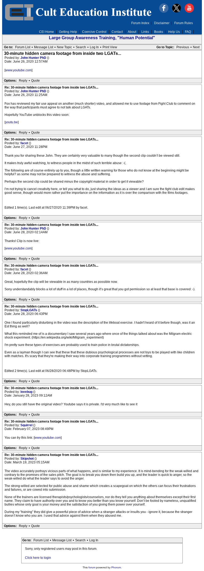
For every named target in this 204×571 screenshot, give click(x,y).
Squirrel (26, 425)
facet (24, 143)
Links (145, 32)
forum (91, 567)
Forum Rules (183, 23)
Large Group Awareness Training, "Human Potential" (102, 38)
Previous (182, 47)
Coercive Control (94, 32)
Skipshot (27, 458)
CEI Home (46, 32)
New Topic (64, 47)
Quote (35, 80)
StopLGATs (29, 310)
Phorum (116, 567)
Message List (43, 47)
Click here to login (38, 558)
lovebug (26, 392)
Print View (110, 47)
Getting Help (68, 32)
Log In (94, 47)
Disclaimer (161, 23)
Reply (23, 80)
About (132, 32)
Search (81, 47)
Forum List (22, 47)
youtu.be (11, 122)
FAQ (188, 32)
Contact (117, 32)
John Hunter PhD (33, 58)
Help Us (174, 32)
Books (158, 32)
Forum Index (140, 23)
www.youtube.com (18, 70)
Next (196, 47)
